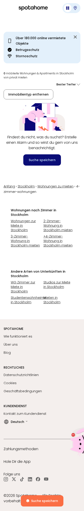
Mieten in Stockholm (51, 299)
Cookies (10, 383)
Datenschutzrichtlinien (21, 375)
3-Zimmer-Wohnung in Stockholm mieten (25, 241)
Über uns (11, 344)
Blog (7, 352)
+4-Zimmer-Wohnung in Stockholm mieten (58, 241)
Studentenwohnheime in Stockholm (26, 299)
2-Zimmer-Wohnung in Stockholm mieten (58, 225)
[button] (71, 8)
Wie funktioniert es (18, 336)
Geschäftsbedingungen (23, 391)
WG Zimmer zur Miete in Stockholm (23, 287)
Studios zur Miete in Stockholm (56, 284)
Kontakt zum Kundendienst (25, 413)
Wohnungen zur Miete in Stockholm (23, 225)
